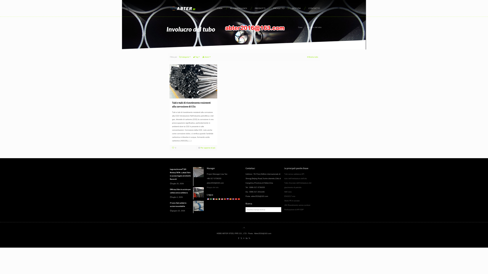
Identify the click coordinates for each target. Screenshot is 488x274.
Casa (300, 27)
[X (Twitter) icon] (241, 238)
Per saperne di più (208, 148)
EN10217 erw (289, 196)
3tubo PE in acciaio (292, 201)
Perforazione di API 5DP (294, 210)
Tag (196, 57)
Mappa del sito (213, 187)
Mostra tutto (313, 57)
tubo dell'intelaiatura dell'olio (295, 178)
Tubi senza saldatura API (294, 174)
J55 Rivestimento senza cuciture (297, 205)
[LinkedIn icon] (247, 238)
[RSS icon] (249, 238)
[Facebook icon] (239, 238)
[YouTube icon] (244, 238)
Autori (206, 57)
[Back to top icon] (244, 227)
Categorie (185, 57)
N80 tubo (288, 192)
